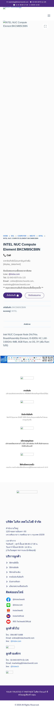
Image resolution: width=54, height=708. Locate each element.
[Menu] (49, 15)
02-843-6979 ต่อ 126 (38, 2)
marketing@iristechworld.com (17, 2)
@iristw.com (14, 274)
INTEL (14, 311)
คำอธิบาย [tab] (27, 324)
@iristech (15, 666)
